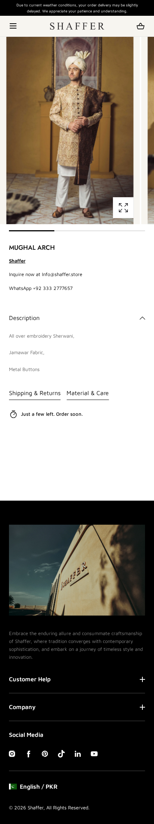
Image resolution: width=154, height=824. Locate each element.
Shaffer (35, 807)
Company (22, 706)
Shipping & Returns (35, 392)
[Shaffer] (77, 26)
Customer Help (29, 679)
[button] (13, 26)
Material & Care (88, 392)
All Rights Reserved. (67, 807)
